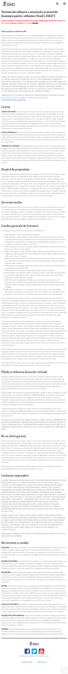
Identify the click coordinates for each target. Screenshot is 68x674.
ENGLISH (4, 21)
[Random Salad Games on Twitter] (34, 651)
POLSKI (60, 21)
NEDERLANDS (43, 21)
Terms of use (41, 662)
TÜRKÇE (19, 23)
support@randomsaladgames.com (13, 100)
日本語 (6, 23)
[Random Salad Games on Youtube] (41, 651)
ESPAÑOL (11, 21)
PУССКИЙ (27, 23)
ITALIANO (35, 21)
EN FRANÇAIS (19, 21)
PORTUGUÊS (53, 21)
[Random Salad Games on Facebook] (27, 651)
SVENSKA (13, 23)
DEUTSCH (28, 21)
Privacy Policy (27, 662)
